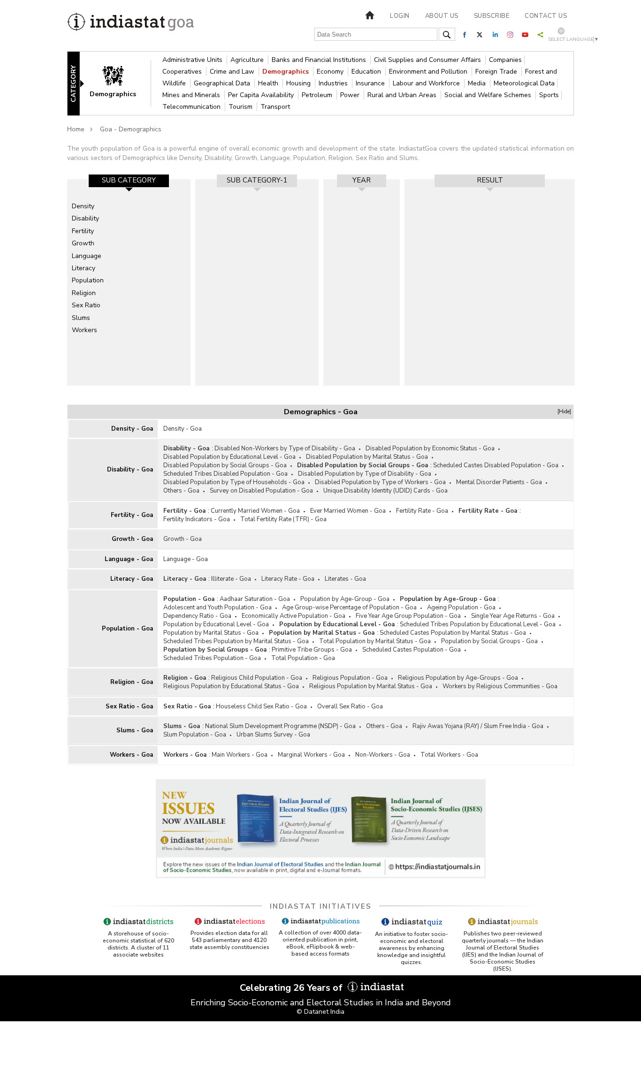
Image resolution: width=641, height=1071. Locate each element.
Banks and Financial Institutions (320, 59)
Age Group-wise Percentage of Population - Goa (349, 607)
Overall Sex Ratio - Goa (350, 706)
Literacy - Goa (131, 579)
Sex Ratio (86, 305)
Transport (275, 106)
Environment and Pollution (429, 71)
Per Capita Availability (262, 95)
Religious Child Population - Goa (256, 678)
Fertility (83, 231)
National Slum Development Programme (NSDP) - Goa (280, 726)
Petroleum (318, 95)
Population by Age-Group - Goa (344, 599)
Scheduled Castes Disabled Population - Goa (495, 465)
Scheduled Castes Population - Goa (411, 650)
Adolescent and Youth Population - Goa (217, 607)
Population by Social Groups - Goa (489, 641)
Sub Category (129, 180)
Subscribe (492, 16)
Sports (549, 95)
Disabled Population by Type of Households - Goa (234, 482)
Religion (84, 293)
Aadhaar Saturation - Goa (255, 599)
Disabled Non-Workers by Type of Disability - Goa (284, 448)
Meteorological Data (524, 83)
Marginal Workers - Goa (311, 755)
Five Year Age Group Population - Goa (408, 616)
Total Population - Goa (303, 658)
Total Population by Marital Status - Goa (375, 641)
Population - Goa (127, 628)
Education (367, 71)
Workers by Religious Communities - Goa (500, 686)
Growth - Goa (132, 539)
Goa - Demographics (130, 129)
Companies (505, 59)
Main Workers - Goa (239, 755)
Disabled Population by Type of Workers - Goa (380, 482)
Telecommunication (192, 106)
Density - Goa (132, 429)
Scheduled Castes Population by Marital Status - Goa (453, 633)
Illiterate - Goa (231, 579)
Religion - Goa (131, 682)
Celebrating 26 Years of (292, 987)
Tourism (241, 106)
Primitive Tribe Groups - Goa (312, 650)
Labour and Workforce (427, 83)
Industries (334, 83)
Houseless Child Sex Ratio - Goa (261, 706)
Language (86, 255)
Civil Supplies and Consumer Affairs (428, 59)
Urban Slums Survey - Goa (273, 734)
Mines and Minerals (192, 95)
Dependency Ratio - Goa (197, 616)
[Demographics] (119, 82)
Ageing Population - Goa (461, 607)
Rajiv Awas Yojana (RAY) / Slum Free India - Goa (477, 726)
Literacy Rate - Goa (287, 579)
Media (478, 83)
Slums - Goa (134, 730)
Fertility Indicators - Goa (196, 519)
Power (350, 95)
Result (490, 180)
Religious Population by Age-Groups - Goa (458, 678)
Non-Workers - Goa (382, 755)
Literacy (83, 268)
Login (400, 16)
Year (361, 180)
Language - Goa (129, 559)
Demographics (286, 71)
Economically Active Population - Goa (293, 616)
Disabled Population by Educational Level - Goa (229, 457)
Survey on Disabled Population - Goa (261, 490)
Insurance (371, 83)
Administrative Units (193, 59)
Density (83, 206)
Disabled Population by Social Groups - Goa (225, 465)
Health (269, 83)
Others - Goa (181, 490)
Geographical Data (223, 83)
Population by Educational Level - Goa (216, 624)
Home (75, 129)
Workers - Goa (131, 755)
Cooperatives (183, 71)
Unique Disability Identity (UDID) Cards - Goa (385, 490)
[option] (129, 282)
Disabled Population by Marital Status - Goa (367, 457)
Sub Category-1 (257, 180)
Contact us (546, 16)
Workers (84, 330)
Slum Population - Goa (194, 734)
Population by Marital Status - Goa (211, 633)
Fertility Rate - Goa (422, 511)
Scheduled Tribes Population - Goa (212, 658)
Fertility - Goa (132, 515)
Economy (331, 71)
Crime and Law (233, 71)
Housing (299, 83)
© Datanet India (320, 1011)
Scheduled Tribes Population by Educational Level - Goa (478, 624)
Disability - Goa (130, 469)
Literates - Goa (345, 579)
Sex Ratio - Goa (129, 706)
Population (88, 280)
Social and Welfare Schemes (488, 95)
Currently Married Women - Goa (255, 511)
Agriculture (248, 59)
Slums (81, 317)
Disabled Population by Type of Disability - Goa (364, 474)
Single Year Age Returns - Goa (513, 616)
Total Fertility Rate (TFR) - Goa (283, 519)
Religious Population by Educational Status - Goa (231, 686)
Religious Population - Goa (350, 678)
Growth (83, 243)
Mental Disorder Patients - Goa (499, 482)
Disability (85, 218)
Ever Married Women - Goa (348, 511)
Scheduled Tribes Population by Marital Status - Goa (236, 641)
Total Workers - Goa (449, 755)
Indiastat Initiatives (321, 906)
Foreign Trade (497, 71)
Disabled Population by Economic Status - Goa (430, 448)
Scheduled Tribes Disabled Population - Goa (225, 474)
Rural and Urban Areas (402, 95)
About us (441, 16)
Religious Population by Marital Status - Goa (370, 686)
